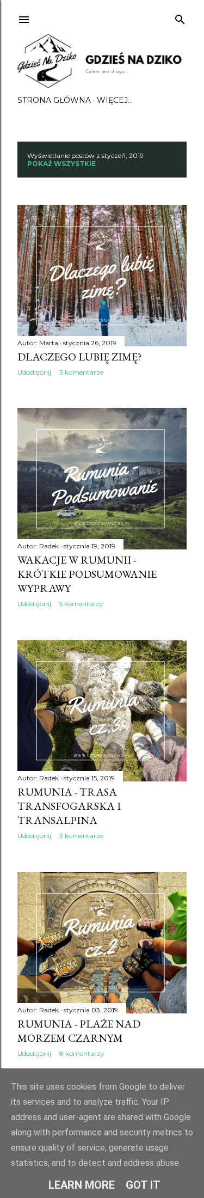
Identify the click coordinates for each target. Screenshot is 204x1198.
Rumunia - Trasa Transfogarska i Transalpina (69, 806)
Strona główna (54, 100)
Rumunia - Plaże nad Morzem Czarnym (78, 1031)
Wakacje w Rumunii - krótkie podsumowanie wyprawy (87, 574)
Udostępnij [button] (34, 372)
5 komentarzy (81, 604)
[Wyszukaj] (180, 17)
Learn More (81, 1184)
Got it (143, 1184)
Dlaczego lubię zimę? (79, 357)
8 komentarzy (81, 1053)
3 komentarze (81, 372)
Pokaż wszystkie (61, 164)
